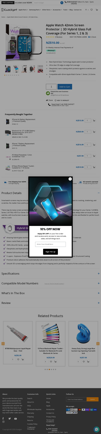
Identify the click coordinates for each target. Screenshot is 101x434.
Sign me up (50, 251)
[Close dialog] (70, 179)
